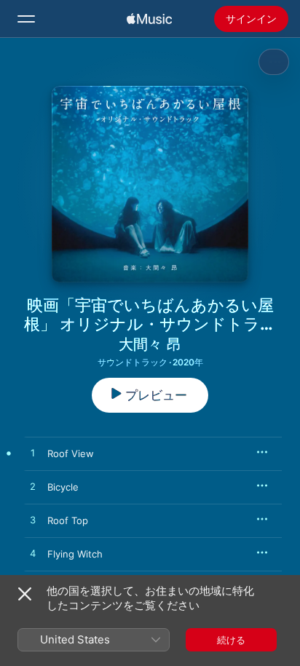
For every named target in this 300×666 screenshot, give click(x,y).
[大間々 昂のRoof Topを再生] (32, 520)
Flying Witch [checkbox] (75, 554)
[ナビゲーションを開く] (26, 19)
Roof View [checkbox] (70, 453)
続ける (231, 640)
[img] (149, 18)
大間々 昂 (150, 344)
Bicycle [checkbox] (63, 487)
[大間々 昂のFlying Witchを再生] (32, 553)
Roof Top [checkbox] (67, 520)
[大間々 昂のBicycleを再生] (32, 486)
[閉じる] (24, 593)
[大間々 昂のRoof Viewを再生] (32, 453)
